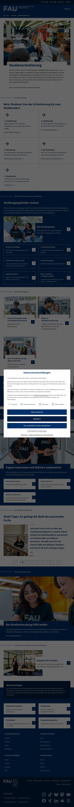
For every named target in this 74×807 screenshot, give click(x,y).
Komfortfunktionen (29, 404)
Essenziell (14, 404)
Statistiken (45, 404)
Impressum (24, 435)
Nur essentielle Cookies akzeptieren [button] (37, 425)
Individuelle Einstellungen (37, 431)
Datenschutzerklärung (41, 395)
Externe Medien (59, 404)
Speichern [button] (37, 419)
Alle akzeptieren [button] (37, 412)
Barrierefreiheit (48, 435)
